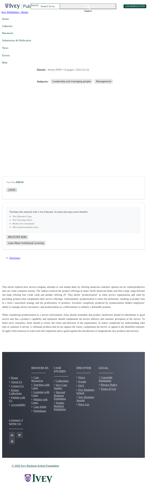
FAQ (81, 385)
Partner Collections (15, 392)
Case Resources (37, 379)
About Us (16, 381)
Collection (7, 26)
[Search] (88, 6)
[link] (72, 81)
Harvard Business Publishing (60, 395)
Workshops (39, 410)
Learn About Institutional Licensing (26, 243)
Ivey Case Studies (60, 386)
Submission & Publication (16, 40)
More (4, 62)
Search (35, 5)
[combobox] (48, 6)
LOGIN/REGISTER (135, 6)
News (5, 47)
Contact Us (17, 386)
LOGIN (11, 190)
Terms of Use (108, 388)
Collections (62, 380)
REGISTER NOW (17, 237)
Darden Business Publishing (60, 406)
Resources (7, 33)
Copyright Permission (105, 379)
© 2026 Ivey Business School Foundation (35, 465)
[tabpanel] (73, 309)
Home (5, 18)
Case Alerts (39, 406)
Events (6, 55)
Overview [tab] (14, 257)
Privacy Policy (109, 384)
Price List (83, 404)
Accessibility (18, 404)
